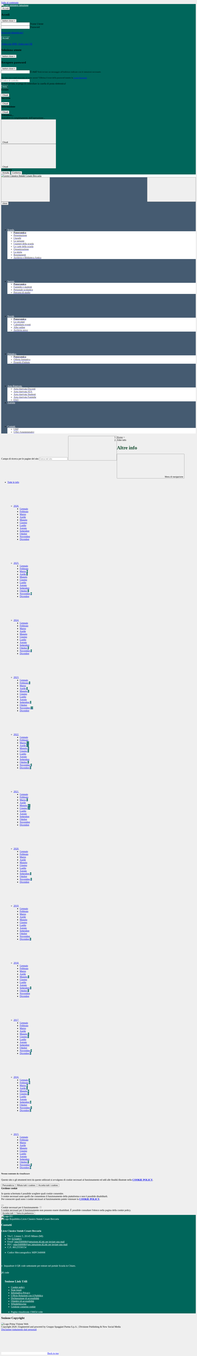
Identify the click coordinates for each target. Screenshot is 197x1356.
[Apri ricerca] (171, 189)
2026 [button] (16, 506)
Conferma (16, 173)
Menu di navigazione (173, 477)
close (4, 203)
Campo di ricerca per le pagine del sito (19, 458)
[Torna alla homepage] (98, 175)
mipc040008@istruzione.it (39, 1241)
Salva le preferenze (25, 1213)
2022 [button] (16, 734)
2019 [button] (16, 905)
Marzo (23, 514)
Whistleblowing (18, 1304)
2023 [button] (16, 677)
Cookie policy (18, 1287)
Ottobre (23, 533)
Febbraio (24, 511)
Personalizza (8, 1185)
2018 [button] (16, 963)
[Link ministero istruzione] (14, 5)
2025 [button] (16, 563)
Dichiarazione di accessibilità (25, 1298)
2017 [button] (16, 1020)
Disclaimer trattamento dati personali (19, 1329)
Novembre (25, 536)
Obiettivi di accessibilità (22, 1301)
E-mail (33, 71)
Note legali (16, 1290)
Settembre (24, 531)
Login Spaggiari (80, 78)
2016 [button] (16, 1077)
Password (35, 27)
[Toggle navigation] (25, 189)
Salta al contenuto (9, 2)
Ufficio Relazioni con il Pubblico (27, 1295)
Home (120, 437)
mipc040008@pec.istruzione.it (40, 1244)
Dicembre (24, 539)
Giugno (23, 522)
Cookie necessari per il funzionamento (20, 1207)
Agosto (23, 528)
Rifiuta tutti (26, 1185)
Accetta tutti (48, 1185)
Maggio (23, 520)
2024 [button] (16, 620)
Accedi (5, 8)
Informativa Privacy (20, 1292)
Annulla (5, 173)
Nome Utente (36, 24)
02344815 (17, 1239)
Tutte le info (13, 482)
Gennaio (24, 508)
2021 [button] (16, 791)
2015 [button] (16, 1134)
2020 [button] (16, 848)
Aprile (23, 517)
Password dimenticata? (12, 32)
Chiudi (5, 95)
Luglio (23, 525)
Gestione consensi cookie (23, 1306)
